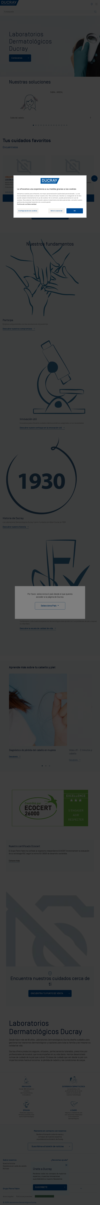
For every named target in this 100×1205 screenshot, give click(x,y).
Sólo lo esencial (56, 210)
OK (75, 210)
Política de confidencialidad (26, 204)
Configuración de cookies (27, 210)
